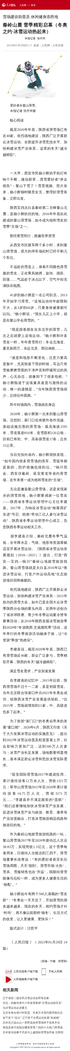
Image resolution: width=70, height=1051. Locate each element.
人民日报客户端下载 (25, 971)
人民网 (22, 5)
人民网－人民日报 (52, 45)
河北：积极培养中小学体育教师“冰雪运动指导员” (32, 1003)
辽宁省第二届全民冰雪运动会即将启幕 (26, 998)
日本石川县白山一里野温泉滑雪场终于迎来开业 (31, 1022)
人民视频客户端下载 (25, 979)
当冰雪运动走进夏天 (15, 1007)
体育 (33, 5)
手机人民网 (55, 971)
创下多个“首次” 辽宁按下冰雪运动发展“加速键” (31, 1017)
